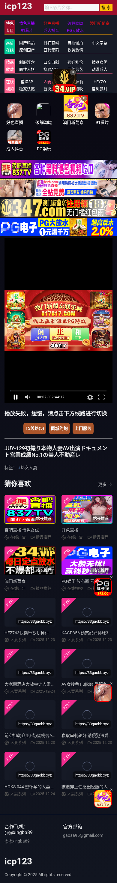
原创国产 (27, 50)
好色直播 (70, 530)
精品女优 (99, 62)
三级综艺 (75, 69)
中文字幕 (99, 42)
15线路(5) (35, 428)
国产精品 (27, 42)
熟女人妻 (28, 467)
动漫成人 (99, 69)
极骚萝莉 (75, 81)
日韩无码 (51, 50)
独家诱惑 (27, 89)
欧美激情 (75, 50)
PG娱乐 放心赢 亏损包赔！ (86, 581)
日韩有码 (51, 42)
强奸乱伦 (75, 62)
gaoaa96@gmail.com (83, 835)
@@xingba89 (17, 841)
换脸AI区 (51, 69)
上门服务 (83, 428)
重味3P (27, 81)
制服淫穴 (27, 62)
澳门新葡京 (15, 581)
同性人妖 (27, 69)
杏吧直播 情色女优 (21, 530)
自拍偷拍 (75, 42)
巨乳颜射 (99, 89)
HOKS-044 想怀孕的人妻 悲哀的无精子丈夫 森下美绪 (53, 786)
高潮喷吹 (75, 89)
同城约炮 (59, 428)
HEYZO (100, 81)
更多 (102, 484)
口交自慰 (51, 62)
